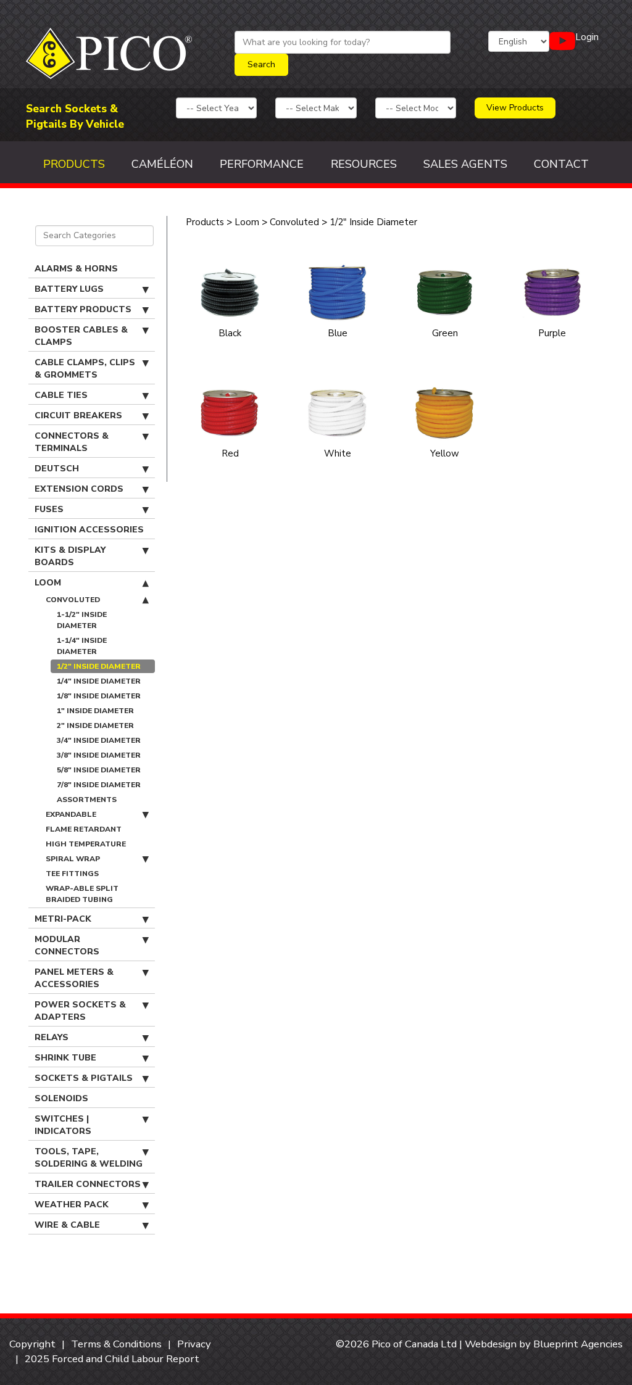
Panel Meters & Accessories (74, 978)
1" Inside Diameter (95, 711)
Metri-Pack (63, 919)
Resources (364, 164)
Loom (48, 583)
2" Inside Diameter (95, 725)
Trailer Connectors (88, 1184)
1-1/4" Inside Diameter (82, 645)
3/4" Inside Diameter (99, 740)
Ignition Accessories (89, 529)
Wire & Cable (67, 1225)
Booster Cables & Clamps (81, 336)
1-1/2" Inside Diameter (82, 620)
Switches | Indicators (63, 1125)
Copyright (32, 1344)
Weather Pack (72, 1204)
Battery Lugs (69, 289)
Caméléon (162, 164)
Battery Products (83, 309)
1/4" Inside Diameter (99, 681)
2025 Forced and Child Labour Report (112, 1359)
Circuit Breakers (78, 415)
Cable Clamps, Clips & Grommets (85, 369)
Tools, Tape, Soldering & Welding (89, 1158)
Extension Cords (79, 489)
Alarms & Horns (76, 269)
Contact (561, 164)
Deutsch (57, 468)
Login (587, 37)
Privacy (194, 1344)
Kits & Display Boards (70, 556)
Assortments (87, 799)
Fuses (49, 509)
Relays (52, 1037)
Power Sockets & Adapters (80, 1011)
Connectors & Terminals (72, 442)
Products (74, 164)
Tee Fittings (72, 874)
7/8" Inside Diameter (99, 785)
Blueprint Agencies (578, 1344)
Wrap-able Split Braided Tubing (82, 893)
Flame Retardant (84, 829)
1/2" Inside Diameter (99, 666)
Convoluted (73, 600)
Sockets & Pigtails (84, 1078)
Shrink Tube (65, 1058)
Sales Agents (465, 164)
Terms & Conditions (116, 1344)
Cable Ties (61, 395)
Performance (262, 164)
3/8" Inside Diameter (99, 755)
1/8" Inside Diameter (99, 696)
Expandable (71, 814)
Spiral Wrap (73, 859)
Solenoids (61, 1098)
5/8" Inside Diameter (99, 770)
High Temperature (86, 844)
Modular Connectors (67, 945)
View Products (515, 108)
